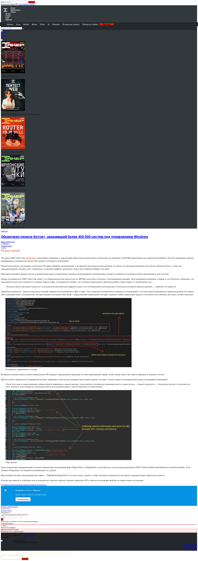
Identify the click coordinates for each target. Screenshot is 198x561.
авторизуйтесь (6, 511)
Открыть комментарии (9, 507)
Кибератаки (22, 485)
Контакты (194, 550)
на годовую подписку (27, 4)
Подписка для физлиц (190, 544)
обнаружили (31, 258)
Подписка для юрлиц (190, 546)
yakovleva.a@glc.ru (28, 535)
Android (26, 24)
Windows (10, 24)
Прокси (43, 485)
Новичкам (56, 24)
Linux (18, 24)
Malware (8, 485)
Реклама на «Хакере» (90, 24)
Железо (34, 24)
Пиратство (37, 485)
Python (42, 24)
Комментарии (6, 246)
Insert (25, 559)
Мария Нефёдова (8, 242)
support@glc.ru (30, 533)
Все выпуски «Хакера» (71, 24)
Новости (4, 231)
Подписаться (23, 499)
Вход (195, 3)
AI (49, 24)
